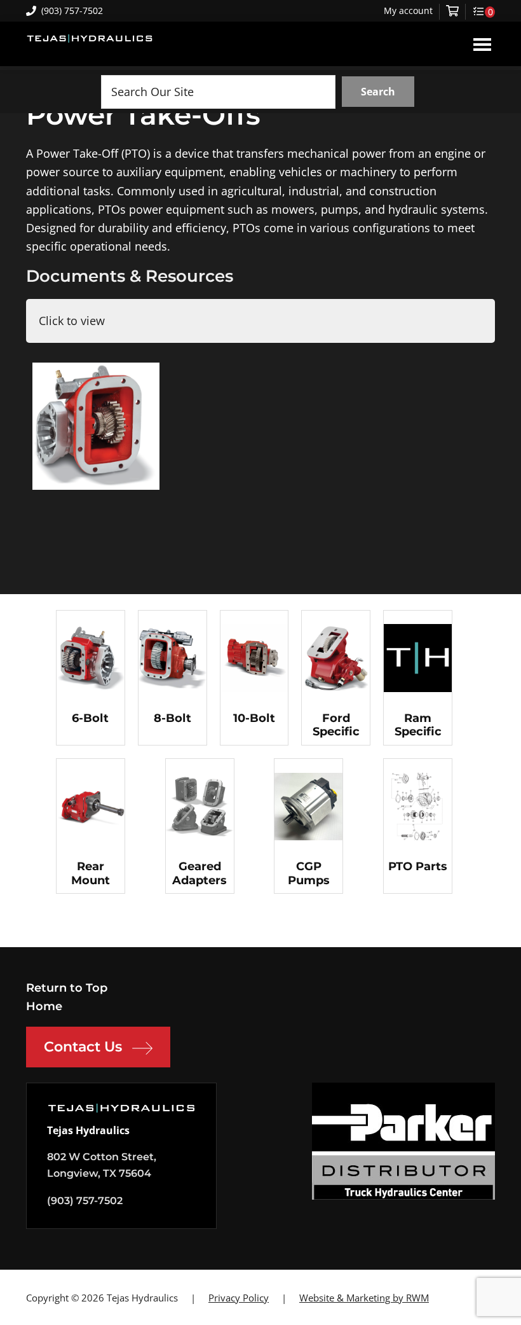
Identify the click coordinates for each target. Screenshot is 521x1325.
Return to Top (66, 988)
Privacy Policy (238, 1297)
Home (44, 1006)
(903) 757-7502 (72, 10)
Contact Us (83, 1046)
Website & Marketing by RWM (364, 1297)
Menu (482, 44)
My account (408, 11)
